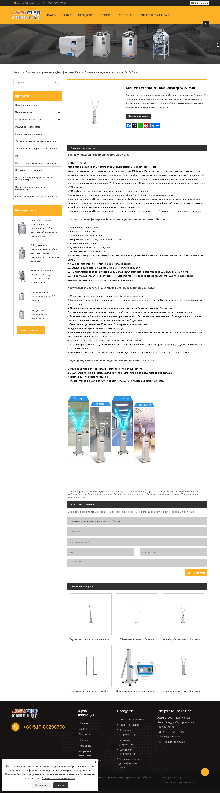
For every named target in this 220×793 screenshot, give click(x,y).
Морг (17, 155)
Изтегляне (124, 15)
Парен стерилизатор (26, 105)
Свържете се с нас (59, 33)
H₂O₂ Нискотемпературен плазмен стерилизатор (33, 178)
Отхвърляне (41, 785)
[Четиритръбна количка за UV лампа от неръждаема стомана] (183, 665)
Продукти (85, 15)
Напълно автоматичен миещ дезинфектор (30, 188)
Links (164, 778)
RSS (184, 778)
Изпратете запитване (155, 15)
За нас (67, 15)
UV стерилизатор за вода (28, 170)
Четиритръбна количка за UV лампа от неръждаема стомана (185, 691)
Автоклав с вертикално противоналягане (36, 196)
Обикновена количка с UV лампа (137, 639)
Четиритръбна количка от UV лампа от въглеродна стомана (185, 639)
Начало (50, 15)
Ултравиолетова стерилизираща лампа (36, 148)
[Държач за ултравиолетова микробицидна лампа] (90, 665)
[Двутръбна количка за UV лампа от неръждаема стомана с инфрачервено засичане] (90, 613)
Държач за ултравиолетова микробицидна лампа (92, 691)
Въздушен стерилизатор (28, 119)
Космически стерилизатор (29, 134)
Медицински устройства (27, 126)
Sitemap (174, 778)
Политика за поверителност (58, 778)
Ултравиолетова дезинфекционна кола (59, 72)
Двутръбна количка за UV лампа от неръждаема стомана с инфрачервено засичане (92, 639)
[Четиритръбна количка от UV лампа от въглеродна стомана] (183, 613)
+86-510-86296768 (56, 3)
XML (192, 778)
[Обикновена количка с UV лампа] (137, 613)
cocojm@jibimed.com (28, 3)
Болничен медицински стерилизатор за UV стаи (111, 72)
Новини (104, 15)
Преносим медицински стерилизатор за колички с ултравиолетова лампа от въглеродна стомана (138, 691)
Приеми (61, 785)
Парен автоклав (23, 112)
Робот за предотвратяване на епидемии (36, 163)
